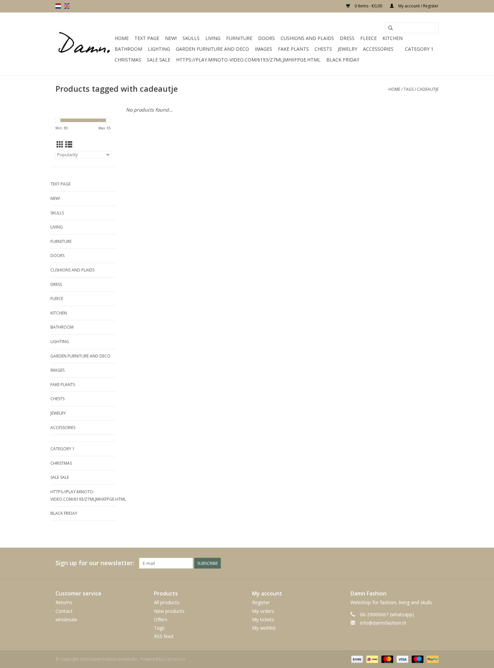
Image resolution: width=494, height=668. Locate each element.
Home (122, 38)
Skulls (191, 38)
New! (171, 38)
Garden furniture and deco (212, 49)
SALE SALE (158, 59)
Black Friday (342, 59)
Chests (323, 49)
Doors (266, 38)
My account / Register (418, 6)
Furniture (239, 38)
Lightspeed (175, 659)
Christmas (128, 59)
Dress (347, 38)
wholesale (66, 619)
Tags (409, 89)
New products (169, 611)
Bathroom (128, 49)
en (67, 6)
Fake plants (293, 49)
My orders (263, 611)
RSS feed (163, 636)
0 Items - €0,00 (368, 6)
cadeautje (428, 89)
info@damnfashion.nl (383, 623)
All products (166, 602)
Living (212, 38)
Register (261, 602)
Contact (64, 611)
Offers (160, 619)
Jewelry (347, 49)
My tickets (263, 619)
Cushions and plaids (307, 38)
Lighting (159, 49)
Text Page (146, 38)
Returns (63, 602)
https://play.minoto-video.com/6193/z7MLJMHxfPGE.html (248, 59)
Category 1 (419, 49)
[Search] (390, 28)
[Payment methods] (356, 659)
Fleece (368, 38)
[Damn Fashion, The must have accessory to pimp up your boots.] (84, 44)
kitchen (392, 38)
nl (58, 6)
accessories (378, 49)
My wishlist (264, 628)
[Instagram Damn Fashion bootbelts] (433, 563)
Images (263, 49)
